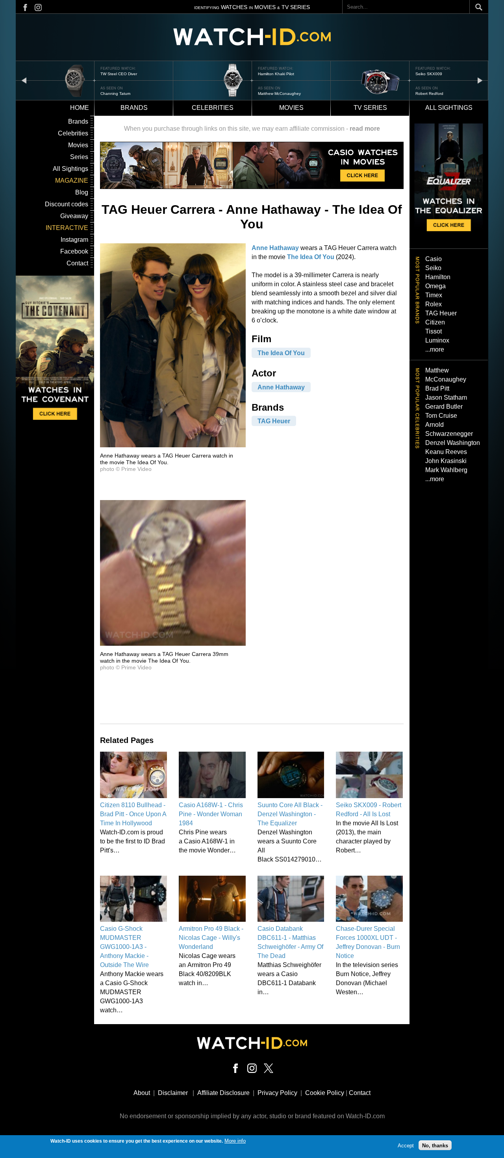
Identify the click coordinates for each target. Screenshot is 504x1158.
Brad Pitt (437, 388)
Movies (291, 107)
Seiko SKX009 (428, 74)
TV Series (370, 107)
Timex (433, 295)
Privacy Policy (277, 1092)
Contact (77, 263)
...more (434, 349)
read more (365, 128)
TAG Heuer (274, 421)
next (480, 80)
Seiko (433, 268)
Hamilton (437, 277)
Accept (406, 1145)
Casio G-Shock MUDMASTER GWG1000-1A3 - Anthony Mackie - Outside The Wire (124, 946)
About (141, 1092)
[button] (173, 445)
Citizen (435, 322)
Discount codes (66, 204)
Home (79, 107)
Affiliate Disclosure (223, 1092)
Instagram (74, 239)
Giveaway (74, 216)
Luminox (437, 340)
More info (235, 1141)
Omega (435, 286)
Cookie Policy (324, 1092)
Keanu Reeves (446, 451)
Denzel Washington (452, 442)
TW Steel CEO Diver (118, 74)
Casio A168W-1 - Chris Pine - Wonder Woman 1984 (211, 814)
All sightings (448, 107)
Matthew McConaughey (279, 93)
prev (24, 80)
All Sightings (70, 168)
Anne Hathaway (275, 248)
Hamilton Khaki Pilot (276, 74)
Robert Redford (429, 93)
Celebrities (212, 107)
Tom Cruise (441, 415)
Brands (134, 107)
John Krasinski (446, 461)
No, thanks (435, 1145)
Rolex (433, 304)
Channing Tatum (115, 93)
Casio (433, 259)
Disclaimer (173, 1092)
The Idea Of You (310, 257)
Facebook (74, 251)
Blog (81, 192)
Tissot (433, 331)
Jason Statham (446, 397)
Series (79, 157)
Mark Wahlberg (446, 470)
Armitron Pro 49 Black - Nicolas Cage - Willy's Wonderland (211, 937)
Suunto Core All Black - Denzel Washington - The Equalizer (290, 814)
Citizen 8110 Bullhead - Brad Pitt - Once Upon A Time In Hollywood (133, 814)
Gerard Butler (444, 406)
